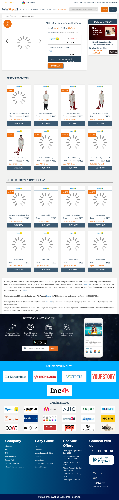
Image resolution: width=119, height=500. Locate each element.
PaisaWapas (52, 497)
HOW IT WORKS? (91, 3)
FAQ (6, 453)
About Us (8, 446)
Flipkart (71, 28)
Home (37, 446)
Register (105, 9)
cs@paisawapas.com (100, 486)
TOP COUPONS (53, 9)
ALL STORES (34, 9)
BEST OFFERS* (62, 9)
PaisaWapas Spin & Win (72, 480)
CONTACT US (101, 3)
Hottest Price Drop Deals (44, 463)
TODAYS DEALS (43, 9)
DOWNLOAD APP (111, 3)
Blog (6, 449)
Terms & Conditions (12, 463)
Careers (38, 456)
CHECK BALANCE (79, 3)
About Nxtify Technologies (14, 467)
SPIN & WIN (30, 3)
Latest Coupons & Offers (44, 453)
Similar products (18, 78)
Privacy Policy (10, 460)
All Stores (38, 449)
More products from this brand (27, 180)
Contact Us (99, 475)
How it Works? (10, 456)
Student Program (41, 467)
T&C (51, 51)
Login (113, 9)
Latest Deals (39, 460)
